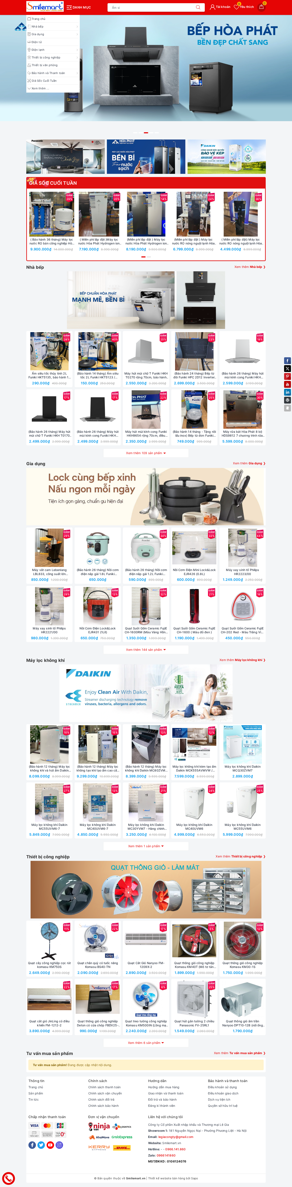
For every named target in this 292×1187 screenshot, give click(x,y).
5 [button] (157, 132)
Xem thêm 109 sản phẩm (144, 453)
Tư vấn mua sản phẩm (49, 1053)
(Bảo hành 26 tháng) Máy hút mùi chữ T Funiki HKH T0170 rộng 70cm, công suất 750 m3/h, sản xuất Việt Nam (49, 433)
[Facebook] (32, 1145)
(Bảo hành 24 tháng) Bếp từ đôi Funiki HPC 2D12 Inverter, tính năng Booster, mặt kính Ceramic (194, 375)
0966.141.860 (175, 1149)
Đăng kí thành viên (161, 1105)
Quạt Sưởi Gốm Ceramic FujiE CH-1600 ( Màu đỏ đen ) (194, 630)
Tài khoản (223, 7)
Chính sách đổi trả (101, 1099)
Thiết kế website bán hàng (166, 1178)
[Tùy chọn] (79, 214)
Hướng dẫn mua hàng (164, 1087)
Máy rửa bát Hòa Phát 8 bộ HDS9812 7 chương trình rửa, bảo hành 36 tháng (243, 433)
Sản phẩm (35, 1093)
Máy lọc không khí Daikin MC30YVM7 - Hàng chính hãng (146, 827)
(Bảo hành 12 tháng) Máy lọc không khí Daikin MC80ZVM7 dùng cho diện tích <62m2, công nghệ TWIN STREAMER (146, 768)
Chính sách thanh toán (104, 1087)
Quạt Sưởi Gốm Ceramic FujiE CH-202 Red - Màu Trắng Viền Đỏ (243, 630)
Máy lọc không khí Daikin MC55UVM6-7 (49, 826)
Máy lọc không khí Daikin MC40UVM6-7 (97, 826)
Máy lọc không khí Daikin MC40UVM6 (194, 826)
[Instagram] (59, 1145)
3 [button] (146, 132)
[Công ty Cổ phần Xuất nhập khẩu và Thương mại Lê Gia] (45, 6)
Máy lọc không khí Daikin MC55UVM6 (242, 826)
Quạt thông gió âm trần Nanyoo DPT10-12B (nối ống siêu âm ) (242, 1023)
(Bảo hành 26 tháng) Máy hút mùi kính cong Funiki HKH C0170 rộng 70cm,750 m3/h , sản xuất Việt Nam (98, 433)
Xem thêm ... (40, 88)
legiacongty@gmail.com (175, 1137)
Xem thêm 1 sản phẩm (144, 846)
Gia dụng (38, 34)
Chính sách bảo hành (103, 1105)
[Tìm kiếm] (198, 7)
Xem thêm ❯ (250, 267)
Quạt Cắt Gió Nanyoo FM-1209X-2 (146, 965)
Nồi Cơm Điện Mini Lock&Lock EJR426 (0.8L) (194, 571)
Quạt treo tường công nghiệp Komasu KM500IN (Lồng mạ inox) (146, 1023)
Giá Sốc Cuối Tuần (44, 80)
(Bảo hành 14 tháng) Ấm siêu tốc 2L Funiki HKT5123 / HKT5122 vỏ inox (97, 375)
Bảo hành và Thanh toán (48, 73)
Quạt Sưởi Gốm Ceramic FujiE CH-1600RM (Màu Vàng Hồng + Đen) (146, 630)
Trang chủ (38, 18)
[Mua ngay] (31, 214)
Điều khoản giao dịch (223, 1093)
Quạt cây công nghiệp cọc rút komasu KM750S (49, 965)
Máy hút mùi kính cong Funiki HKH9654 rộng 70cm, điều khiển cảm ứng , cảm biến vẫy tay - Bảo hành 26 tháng (146, 433)
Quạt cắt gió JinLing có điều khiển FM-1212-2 (49, 1023)
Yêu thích (246, 7)
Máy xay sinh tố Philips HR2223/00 (242, 571)
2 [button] (141, 132)
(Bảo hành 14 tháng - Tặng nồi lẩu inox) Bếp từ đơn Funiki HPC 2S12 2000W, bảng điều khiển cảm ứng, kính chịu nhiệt (194, 433)
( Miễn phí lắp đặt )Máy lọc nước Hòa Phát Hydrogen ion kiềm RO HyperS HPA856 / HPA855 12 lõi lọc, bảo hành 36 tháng (99, 241)
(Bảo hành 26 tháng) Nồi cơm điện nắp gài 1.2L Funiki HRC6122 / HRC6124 (146, 572)
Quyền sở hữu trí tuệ (222, 1105)
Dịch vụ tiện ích (219, 1099)
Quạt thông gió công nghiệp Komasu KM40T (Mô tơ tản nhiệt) (194, 965)
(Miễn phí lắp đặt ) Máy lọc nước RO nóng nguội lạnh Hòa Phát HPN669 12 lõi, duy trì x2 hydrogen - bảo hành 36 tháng (193, 241)
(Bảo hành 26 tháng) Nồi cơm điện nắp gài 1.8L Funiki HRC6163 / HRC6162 (98, 572)
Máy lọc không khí (45, 660)
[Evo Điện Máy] (146, 75)
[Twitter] (41, 1145)
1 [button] (135, 132)
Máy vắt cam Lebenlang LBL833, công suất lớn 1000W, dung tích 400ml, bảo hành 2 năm (49, 572)
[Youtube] (50, 1145)
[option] (146, 75)
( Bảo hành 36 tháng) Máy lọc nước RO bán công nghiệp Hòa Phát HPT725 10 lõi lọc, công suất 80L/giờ (51, 241)
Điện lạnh (38, 49)
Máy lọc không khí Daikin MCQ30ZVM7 (242, 768)
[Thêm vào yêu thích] (41, 214)
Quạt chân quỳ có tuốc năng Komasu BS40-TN (97, 965)
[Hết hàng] (174, 351)
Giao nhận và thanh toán (165, 1093)
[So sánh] (72, 214)
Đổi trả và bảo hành (162, 1099)
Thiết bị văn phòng (45, 65)
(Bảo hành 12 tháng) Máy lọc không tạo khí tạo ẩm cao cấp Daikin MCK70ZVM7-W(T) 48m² (98, 768)
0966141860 (166, 1155)
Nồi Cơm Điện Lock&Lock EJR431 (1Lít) (98, 630)
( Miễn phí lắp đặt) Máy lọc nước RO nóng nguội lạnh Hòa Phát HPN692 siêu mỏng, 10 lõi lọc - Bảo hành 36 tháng (240, 241)
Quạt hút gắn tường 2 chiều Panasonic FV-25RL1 (194, 1023)
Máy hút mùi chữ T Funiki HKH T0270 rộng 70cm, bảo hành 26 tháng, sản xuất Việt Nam (146, 375)
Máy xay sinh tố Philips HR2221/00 (49, 630)
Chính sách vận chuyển (105, 1093)
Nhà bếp (37, 26)
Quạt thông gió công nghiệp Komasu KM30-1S (243, 965)
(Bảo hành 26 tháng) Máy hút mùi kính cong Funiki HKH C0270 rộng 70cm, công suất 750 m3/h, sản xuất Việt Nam (242, 375)
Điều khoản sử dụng (222, 1087)
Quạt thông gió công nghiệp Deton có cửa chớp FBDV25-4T (97, 1023)
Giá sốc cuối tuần (53, 183)
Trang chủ (35, 1087)
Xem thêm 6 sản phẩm (144, 1043)
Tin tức (33, 1099)
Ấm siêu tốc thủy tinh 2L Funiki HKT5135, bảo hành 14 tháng (49, 375)
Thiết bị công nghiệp (46, 57)
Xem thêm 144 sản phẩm (144, 649)
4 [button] (151, 132)
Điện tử (37, 42)
